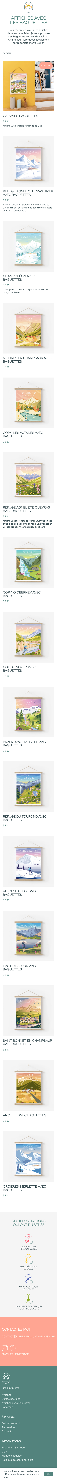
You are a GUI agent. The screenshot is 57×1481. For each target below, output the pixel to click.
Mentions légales (12, 1455)
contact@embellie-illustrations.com (28, 1336)
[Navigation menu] (52, 5)
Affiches (6, 1394)
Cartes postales (11, 1398)
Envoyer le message (15, 1354)
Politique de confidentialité (17, 1459)
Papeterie (7, 1406)
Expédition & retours (13, 1447)
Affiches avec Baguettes (16, 1402)
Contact (6, 1431)
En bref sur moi (11, 1423)
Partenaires (8, 1427)
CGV (4, 1451)
